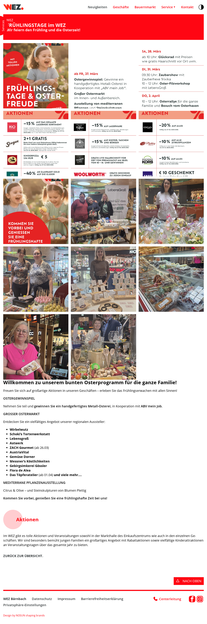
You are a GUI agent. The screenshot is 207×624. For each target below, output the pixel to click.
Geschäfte (121, 7)
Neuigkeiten (97, 7)
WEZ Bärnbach (14, 599)
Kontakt (187, 7)
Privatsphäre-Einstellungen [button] (24, 605)
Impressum (66, 599)
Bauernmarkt (145, 7)
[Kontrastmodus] (201, 7)
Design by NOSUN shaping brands (24, 615)
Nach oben (191, 581)
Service (167, 7)
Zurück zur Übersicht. (23, 556)
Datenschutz (42, 599)
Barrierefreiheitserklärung (102, 599)
